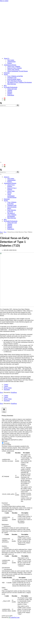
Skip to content (4, 0)
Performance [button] (5, 524)
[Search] (1, 103)
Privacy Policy (8, 388)
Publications (10, 95)
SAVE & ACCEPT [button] (7, 616)
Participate (7, 73)
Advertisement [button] (6, 567)
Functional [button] (5, 503)
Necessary (7, 443)
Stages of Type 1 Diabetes (14, 68)
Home (1, 232)
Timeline (9, 90)
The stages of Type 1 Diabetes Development (19, 82)
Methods (9, 92)
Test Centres (10, 60)
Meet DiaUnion (11, 84)
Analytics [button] (4, 546)
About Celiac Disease (13, 69)
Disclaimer (7, 389)
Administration (11, 61)
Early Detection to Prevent (14, 80)
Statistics (9, 93)
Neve (1, 392)
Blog (5, 85)
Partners (9, 63)
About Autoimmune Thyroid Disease (17, 71)
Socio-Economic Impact (14, 79)
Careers (6, 386)
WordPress (14, 392)
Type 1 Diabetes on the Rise (15, 76)
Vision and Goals (12, 89)
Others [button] (3, 587)
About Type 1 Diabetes (13, 66)
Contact (6, 384)
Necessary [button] (4, 441)
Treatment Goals (11, 77)
